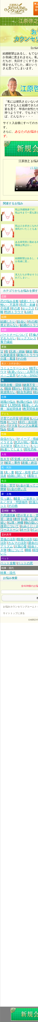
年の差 (15, 308)
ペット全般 (8, 563)
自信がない (8, 439)
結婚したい (8, 321)
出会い (22, 321)
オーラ (25, 529)
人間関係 (15, 405)
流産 (3, 476)
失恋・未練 (27, 305)
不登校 (24, 418)
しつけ (12, 422)
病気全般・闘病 (11, 385)
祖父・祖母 (23, 472)
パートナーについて (14, 334)
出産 (11, 429)
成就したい (28, 301)
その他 (21, 358)
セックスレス (27, 338)
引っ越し (6, 498)
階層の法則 (24, 539)
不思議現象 (7, 515)
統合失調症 (24, 392)
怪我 (27, 388)
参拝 (17, 519)
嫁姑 (30, 351)
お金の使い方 (17, 489)
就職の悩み (8, 401)
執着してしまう (12, 449)
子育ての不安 (9, 418)
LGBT (29, 312)
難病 (8, 388)
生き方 (5, 459)
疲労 (4, 405)
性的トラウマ (14, 312)
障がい (17, 388)
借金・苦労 (7, 485)
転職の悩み (25, 401)
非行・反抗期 (28, 422)
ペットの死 (25, 563)
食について (16, 550)
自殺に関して (17, 476)
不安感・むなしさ (23, 459)
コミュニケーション (14, 368)
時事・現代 (7, 573)
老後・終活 (29, 462)
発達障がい (8, 392)
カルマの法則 (17, 543)
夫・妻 (9, 472)
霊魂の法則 (8, 539)
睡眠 (28, 550)
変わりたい (22, 446)
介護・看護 (7, 358)
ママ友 (13, 425)
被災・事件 (12, 462)
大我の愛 (21, 546)
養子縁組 (6, 342)
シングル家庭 (28, 425)
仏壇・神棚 (15, 522)
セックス (28, 308)
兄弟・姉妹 (17, 351)
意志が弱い (22, 442)
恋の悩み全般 (9, 301)
